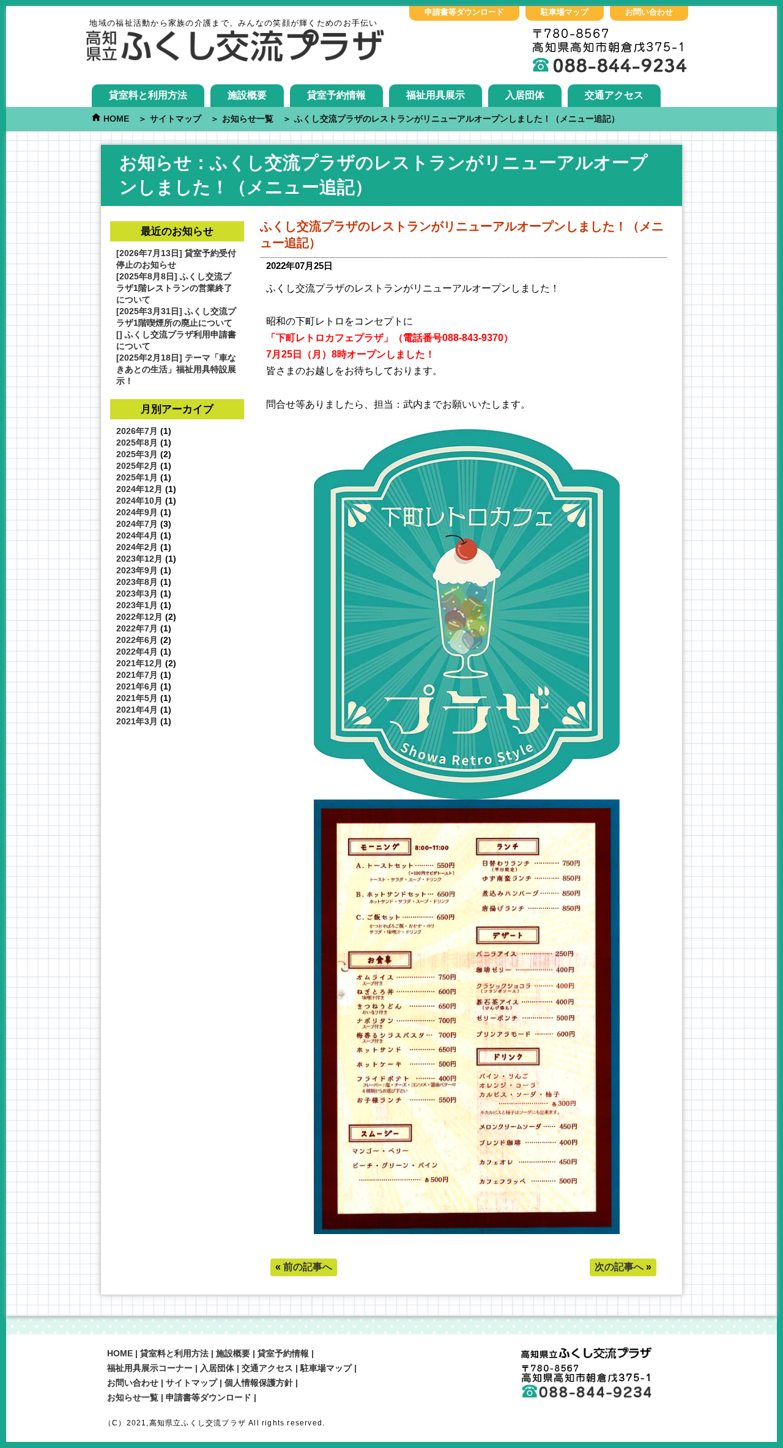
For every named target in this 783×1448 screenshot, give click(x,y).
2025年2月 (137, 466)
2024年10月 (139, 500)
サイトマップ (191, 1382)
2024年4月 (137, 535)
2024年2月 (137, 547)
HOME (120, 1353)
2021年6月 (137, 686)
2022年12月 (139, 617)
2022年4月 (137, 651)
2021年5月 (137, 698)
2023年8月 (137, 582)
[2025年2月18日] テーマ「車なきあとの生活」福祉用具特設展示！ (176, 369)
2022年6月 (137, 640)
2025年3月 (137, 454)
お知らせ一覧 (132, 1397)
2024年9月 (137, 512)
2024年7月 (137, 524)
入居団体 (524, 95)
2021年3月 (137, 721)
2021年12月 (139, 663)
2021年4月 (137, 710)
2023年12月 (139, 559)
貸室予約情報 (336, 95)
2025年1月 (137, 477)
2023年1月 (137, 605)
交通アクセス (614, 95)
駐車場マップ (564, 12)
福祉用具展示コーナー (150, 1368)
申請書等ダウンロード (464, 12)
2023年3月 (137, 593)
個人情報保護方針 (259, 1382)
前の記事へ (307, 1267)
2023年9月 (137, 570)
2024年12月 (139, 489)
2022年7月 (137, 628)
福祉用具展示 (435, 95)
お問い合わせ (649, 12)
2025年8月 (137, 442)
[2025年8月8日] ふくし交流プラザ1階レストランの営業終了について (174, 287)
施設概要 (247, 95)
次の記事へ (619, 1267)
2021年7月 (137, 675)
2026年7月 (137, 431)
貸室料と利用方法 (148, 95)
